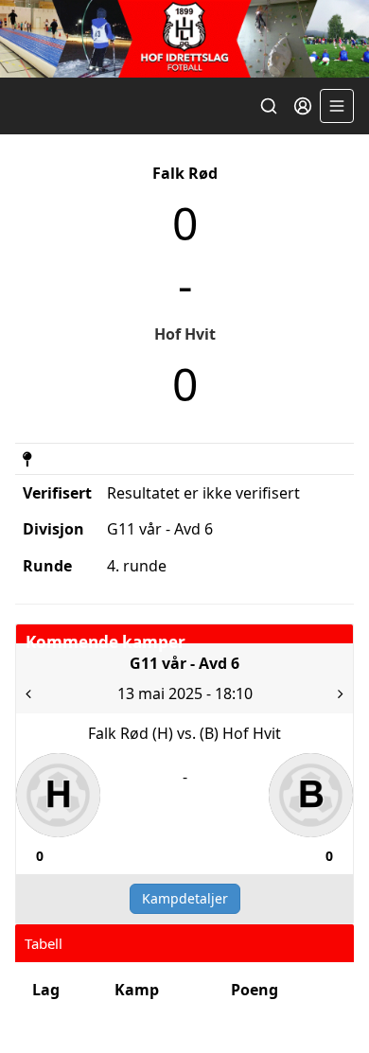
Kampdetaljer (185, 898)
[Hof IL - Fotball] (184, 39)
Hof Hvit (185, 334)
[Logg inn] (303, 106)
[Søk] (269, 106)
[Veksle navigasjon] (337, 106)
